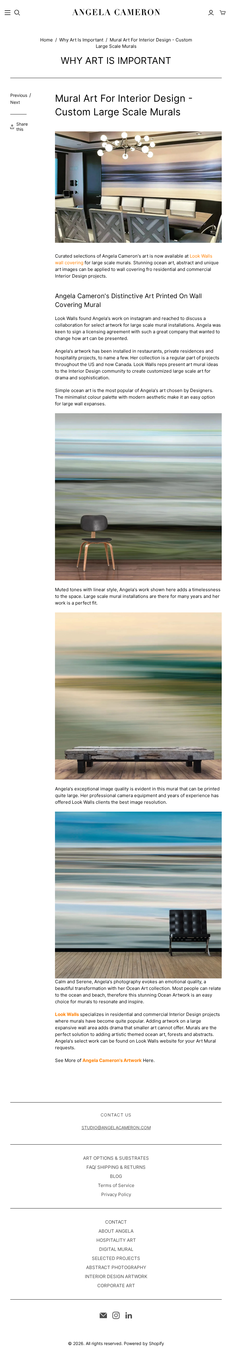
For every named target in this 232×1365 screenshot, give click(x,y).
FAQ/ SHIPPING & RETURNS (116, 1167)
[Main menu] (8, 13)
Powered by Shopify (144, 1343)
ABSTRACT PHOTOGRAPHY (116, 1267)
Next (15, 102)
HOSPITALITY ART (116, 1240)
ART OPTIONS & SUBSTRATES (116, 1158)
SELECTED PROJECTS (116, 1258)
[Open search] (17, 13)
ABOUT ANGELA (116, 1231)
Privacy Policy (116, 1194)
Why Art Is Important (81, 40)
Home (46, 40)
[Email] (103, 1315)
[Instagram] (116, 1315)
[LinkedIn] (128, 1315)
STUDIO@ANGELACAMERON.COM (116, 1127)
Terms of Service (116, 1185)
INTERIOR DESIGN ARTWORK (116, 1276)
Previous (18, 95)
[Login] (211, 12)
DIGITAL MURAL (116, 1249)
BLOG (116, 1176)
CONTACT (116, 1222)
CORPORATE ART (116, 1285)
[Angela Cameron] (116, 12)
